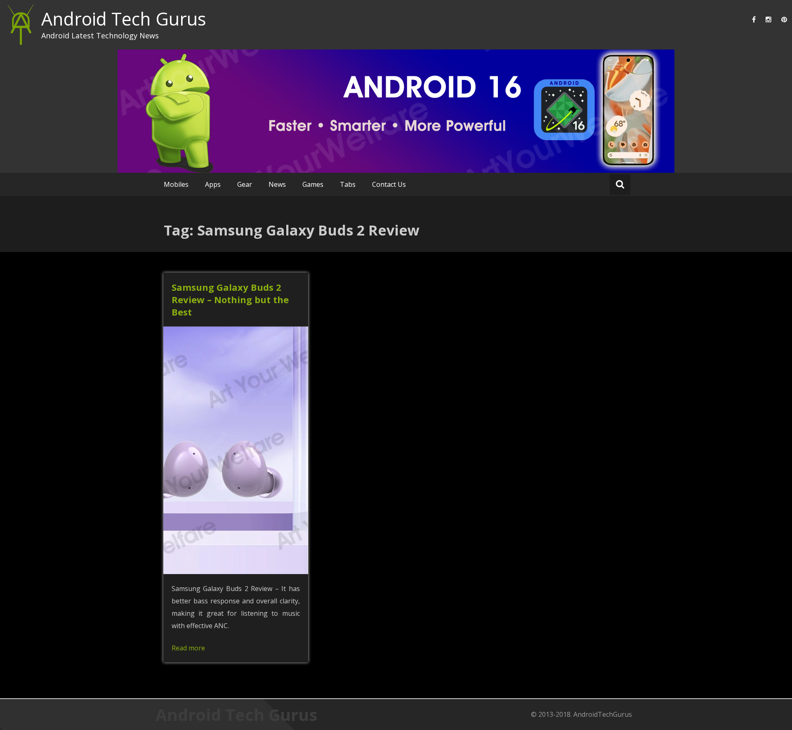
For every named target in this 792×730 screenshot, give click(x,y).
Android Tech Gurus (123, 19)
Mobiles (176, 184)
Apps (213, 184)
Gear (244, 184)
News (277, 184)
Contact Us (389, 184)
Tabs (348, 184)
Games (312, 184)
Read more (188, 647)
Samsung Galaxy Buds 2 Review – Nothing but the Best (230, 299)
